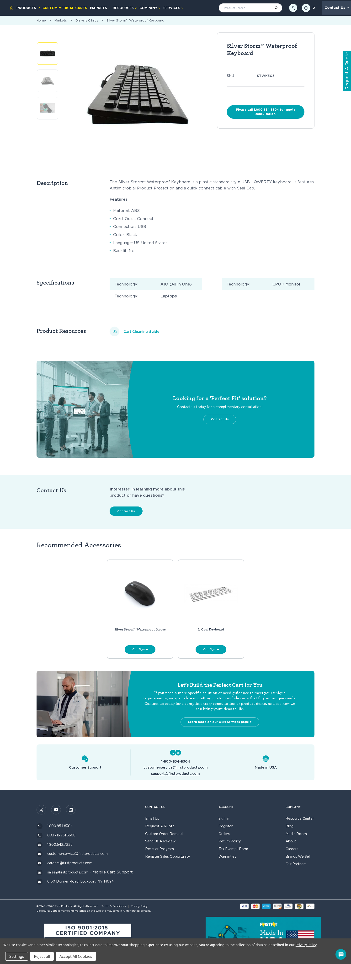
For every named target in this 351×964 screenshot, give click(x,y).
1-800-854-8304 (175, 761)
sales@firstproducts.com (67, 872)
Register (225, 826)
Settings (16, 956)
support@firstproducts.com (175, 773)
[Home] (12, 8)
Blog (289, 826)
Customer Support (85, 767)
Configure (140, 649)
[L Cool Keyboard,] (211, 593)
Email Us (152, 818)
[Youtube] (56, 810)
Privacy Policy (139, 906)
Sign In (223, 818)
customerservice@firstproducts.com (176, 767)
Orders (224, 834)
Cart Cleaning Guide (141, 331)
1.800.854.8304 (60, 826)
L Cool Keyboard (211, 629)
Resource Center (300, 818)
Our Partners (296, 864)
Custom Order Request (164, 834)
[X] (41, 810)
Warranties (227, 856)
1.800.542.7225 (60, 844)
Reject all (42, 956)
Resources (123, 8)
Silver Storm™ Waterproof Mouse (140, 629)
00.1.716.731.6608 (61, 835)
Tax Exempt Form (233, 849)
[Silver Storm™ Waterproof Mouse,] (140, 593)
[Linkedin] (71, 810)
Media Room (296, 834)
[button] (88, 937)
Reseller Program (159, 849)
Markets (98, 8)
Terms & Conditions (113, 906)
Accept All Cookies (75, 956)
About (291, 841)
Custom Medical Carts (65, 8)
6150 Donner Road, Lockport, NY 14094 (80, 881)
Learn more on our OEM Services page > (220, 722)
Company (148, 8)
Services (171, 8)
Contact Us (334, 7)
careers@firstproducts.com (69, 863)
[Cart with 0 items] (306, 8)
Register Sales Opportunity (167, 856)
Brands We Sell (298, 856)
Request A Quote (160, 826)
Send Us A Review (160, 841)
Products (26, 8)
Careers (292, 849)
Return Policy (229, 841)
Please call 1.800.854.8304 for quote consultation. (265, 112)
